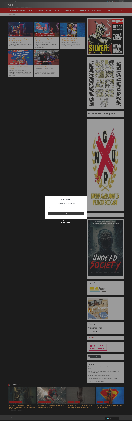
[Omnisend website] (66, 222)
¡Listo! (66, 213)
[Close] (85, 197)
